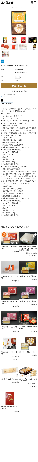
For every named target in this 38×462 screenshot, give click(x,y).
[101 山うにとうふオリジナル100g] (10, 238)
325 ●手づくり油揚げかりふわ (9, 379)
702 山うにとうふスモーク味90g (9, 352)
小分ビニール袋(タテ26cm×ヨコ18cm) (9, 407)
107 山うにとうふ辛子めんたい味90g (28, 327)
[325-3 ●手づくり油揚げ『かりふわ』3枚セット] (28, 371)
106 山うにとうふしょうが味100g (9, 327)
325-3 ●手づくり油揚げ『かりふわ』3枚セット (28, 380)
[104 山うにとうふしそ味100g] (28, 292)
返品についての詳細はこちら (9, 94)
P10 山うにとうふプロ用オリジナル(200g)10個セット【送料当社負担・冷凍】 (28, 248)
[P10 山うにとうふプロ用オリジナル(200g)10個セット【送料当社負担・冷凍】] (28, 238)
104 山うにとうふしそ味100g (27, 301)
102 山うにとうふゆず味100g (27, 276)
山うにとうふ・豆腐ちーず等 (11, 8)
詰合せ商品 (21, 8)
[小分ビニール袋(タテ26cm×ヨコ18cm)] (10, 398)
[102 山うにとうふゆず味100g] (28, 267)
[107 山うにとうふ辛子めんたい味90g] (28, 318)
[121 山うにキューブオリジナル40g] (10, 267)
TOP (2, 8)
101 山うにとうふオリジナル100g (9, 247)
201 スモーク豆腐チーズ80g (27, 352)
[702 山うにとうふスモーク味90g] (10, 343)
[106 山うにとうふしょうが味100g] (10, 318)
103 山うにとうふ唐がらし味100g (9, 302)
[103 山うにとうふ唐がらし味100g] (10, 293)
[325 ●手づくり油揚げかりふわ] (10, 371)
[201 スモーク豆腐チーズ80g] (28, 343)
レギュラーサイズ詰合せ (30, 8)
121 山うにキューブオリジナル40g (9, 277)
